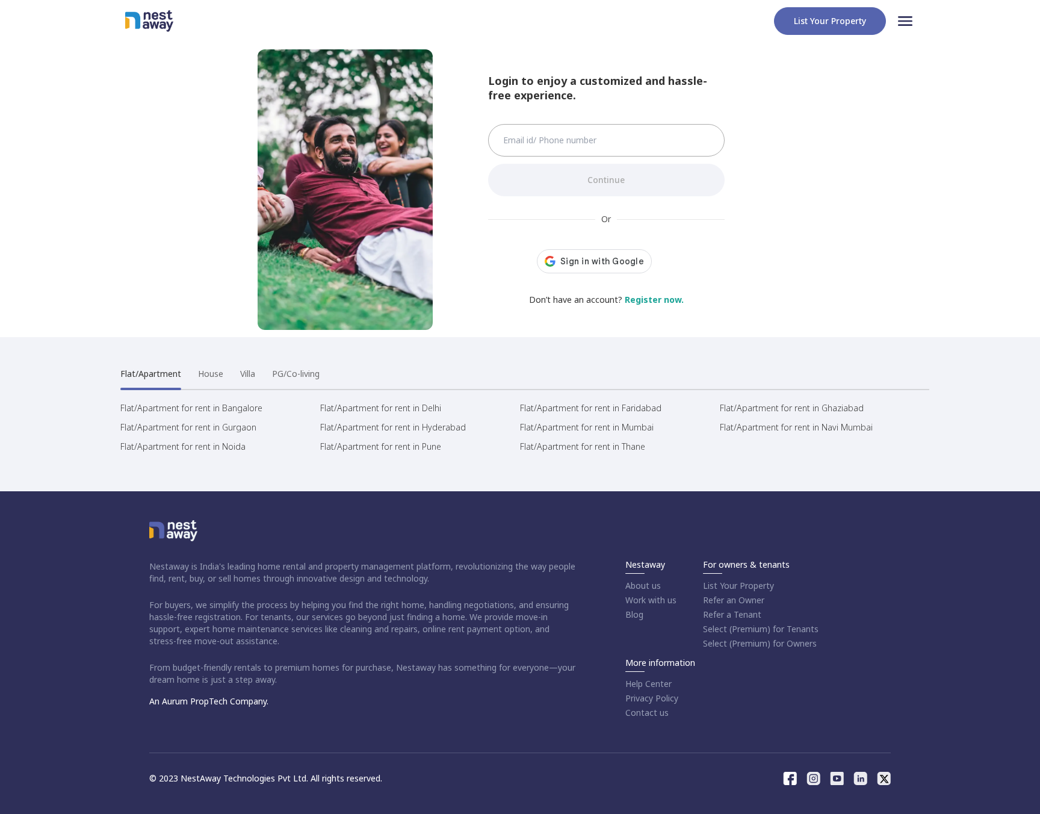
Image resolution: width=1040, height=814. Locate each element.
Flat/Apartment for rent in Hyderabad (393, 427)
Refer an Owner (733, 600)
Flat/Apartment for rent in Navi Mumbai (796, 427)
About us (643, 585)
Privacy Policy (651, 698)
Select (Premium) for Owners (760, 643)
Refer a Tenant (732, 614)
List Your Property (738, 585)
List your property (830, 20)
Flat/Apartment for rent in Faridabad (590, 408)
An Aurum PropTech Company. (208, 701)
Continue (606, 179)
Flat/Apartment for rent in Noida (183, 446)
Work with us (650, 600)
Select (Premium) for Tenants (761, 629)
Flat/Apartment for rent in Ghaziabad (792, 408)
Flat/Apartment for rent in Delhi (380, 408)
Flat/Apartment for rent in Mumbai (587, 427)
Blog (634, 614)
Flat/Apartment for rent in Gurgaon (188, 427)
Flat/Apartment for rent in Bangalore (191, 408)
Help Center (648, 683)
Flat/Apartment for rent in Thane (582, 446)
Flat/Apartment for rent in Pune (380, 446)
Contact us (647, 712)
